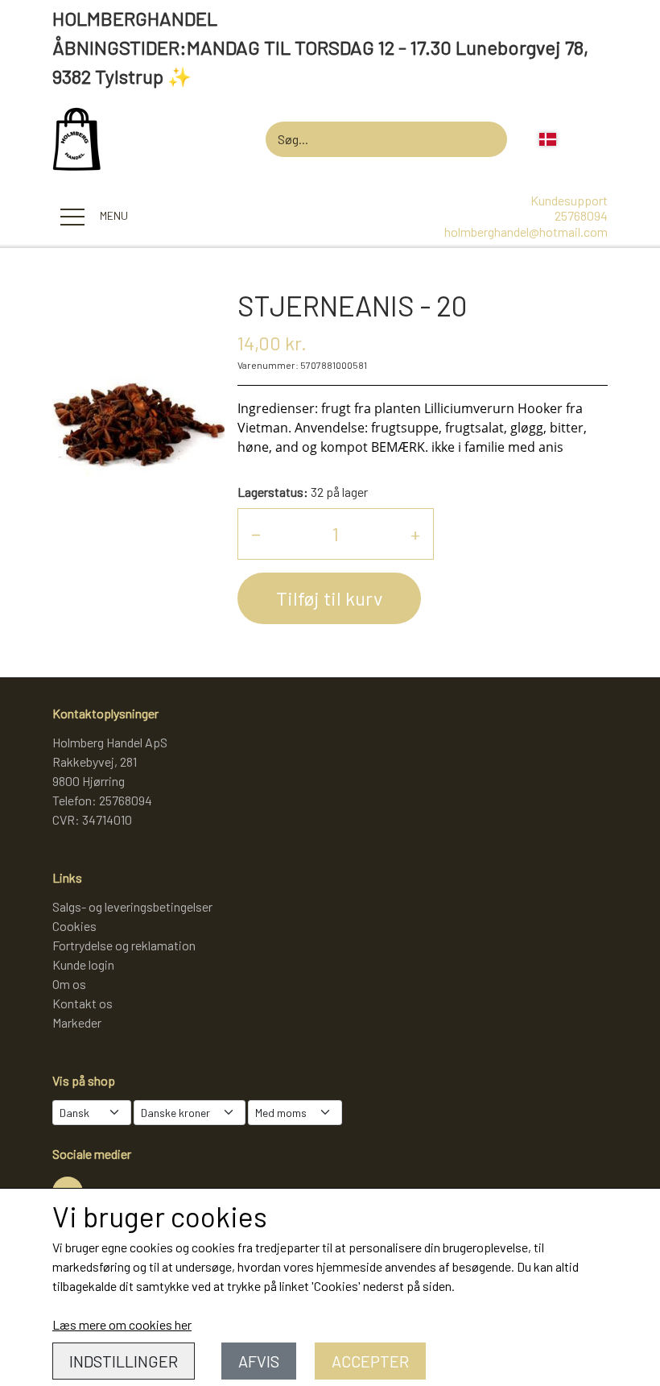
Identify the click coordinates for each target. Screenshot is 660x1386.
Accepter (370, 1361)
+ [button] (415, 533)
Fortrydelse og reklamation (124, 945)
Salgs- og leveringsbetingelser (132, 906)
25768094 (581, 215)
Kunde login (83, 964)
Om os (69, 983)
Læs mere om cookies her (122, 1324)
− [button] (256, 533)
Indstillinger (123, 1361)
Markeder (76, 1022)
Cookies (74, 925)
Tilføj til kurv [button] (329, 598)
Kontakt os (82, 1003)
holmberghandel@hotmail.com (526, 231)
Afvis (258, 1361)
